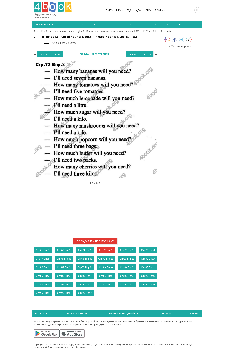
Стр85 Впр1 (148, 267)
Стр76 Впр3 (127, 250)
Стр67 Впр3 (43, 250)
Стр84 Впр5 (127, 267)
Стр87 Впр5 (106, 275)
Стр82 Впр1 (43, 267)
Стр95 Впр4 (148, 284)
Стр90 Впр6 (43, 284)
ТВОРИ (159, 10)
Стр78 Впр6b (84, 258)
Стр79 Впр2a (105, 258)
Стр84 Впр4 (106, 267)
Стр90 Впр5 (148, 275)
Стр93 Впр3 (64, 284)
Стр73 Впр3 (106, 250)
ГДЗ (128, 10)
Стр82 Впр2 (64, 267)
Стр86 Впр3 (64, 275)
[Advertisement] (95, 208)
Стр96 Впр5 (43, 292)
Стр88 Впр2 (127, 275)
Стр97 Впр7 (85, 292)
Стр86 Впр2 (43, 275)
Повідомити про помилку (95, 241)
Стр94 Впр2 (106, 284)
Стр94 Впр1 (85, 284)
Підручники (113, 10)
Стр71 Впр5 (85, 250)
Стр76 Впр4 (148, 250)
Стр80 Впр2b (126, 258)
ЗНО (148, 10)
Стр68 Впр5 (64, 250)
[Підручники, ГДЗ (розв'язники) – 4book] (35, 31)
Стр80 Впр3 (148, 258)
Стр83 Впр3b (84, 267)
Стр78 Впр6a (63, 258)
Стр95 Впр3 (127, 284)
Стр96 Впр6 (64, 292)
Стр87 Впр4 (85, 275)
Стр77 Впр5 (43, 258)
